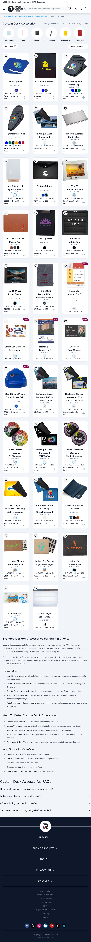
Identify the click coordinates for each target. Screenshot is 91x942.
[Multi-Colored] (14, 619)
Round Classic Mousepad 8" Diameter (15, 453)
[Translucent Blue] (72, 90)
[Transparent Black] (46, 90)
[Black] (76, 90)
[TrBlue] (42, 90)
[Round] (14, 462)
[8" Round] (74, 462)
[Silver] (74, 142)
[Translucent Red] (23, 142)
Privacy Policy (45, 902)
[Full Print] (74, 308)
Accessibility (45, 891)
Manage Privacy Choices (45, 894)
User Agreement (45, 898)
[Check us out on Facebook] (27, 925)
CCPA (45, 906)
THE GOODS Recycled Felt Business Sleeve (44, 294)
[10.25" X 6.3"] (14, 517)
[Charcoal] (44, 303)
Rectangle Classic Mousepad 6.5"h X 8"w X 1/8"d (44, 397)
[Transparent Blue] (42, 195)
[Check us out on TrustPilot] (64, 925)
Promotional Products (24, 16)
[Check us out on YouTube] (52, 925)
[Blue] (14, 247)
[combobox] (46, 8)
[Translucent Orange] (16, 142)
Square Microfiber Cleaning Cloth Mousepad (45, 508)
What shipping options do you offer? (19, 803)
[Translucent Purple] (19, 142)
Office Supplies (41, 16)
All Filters (9, 46)
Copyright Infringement (45, 910)
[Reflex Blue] (16, 90)
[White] (13, 90)
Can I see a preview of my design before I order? (25, 810)
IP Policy (45, 913)
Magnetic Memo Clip (15, 133)
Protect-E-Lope (44, 186)
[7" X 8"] (44, 142)
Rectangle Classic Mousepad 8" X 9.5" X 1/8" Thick (74, 397)
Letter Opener (15, 81)
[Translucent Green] (79, 90)
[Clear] (14, 195)
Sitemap (45, 917)
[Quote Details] (24, 97)
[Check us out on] (45, 925)
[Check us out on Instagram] (39, 925)
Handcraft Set (15, 613)
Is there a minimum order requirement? (20, 796)
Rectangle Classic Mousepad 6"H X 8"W (44, 453)
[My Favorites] (81, 8)
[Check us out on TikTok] (58, 925)
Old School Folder (44, 81)
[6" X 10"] (44, 462)
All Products (8, 16)
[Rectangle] (44, 406)
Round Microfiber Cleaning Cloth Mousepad (74, 453)
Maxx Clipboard (44, 238)
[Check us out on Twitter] (33, 925)
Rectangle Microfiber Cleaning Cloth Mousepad (15, 508)
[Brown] (11, 247)
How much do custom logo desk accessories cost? (26, 789)
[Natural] (14, 570)
